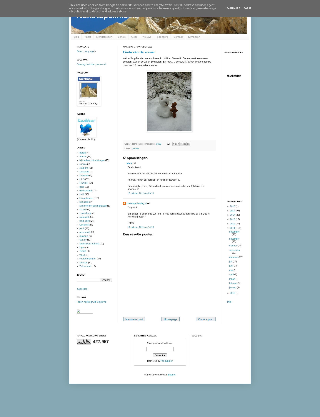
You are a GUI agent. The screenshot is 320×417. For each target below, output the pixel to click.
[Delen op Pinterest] (188, 144)
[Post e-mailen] (168, 144)
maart (232, 279)
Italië (81, 194)
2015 (233, 210)
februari (233, 283)
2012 (233, 223)
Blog (76, 36)
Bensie (122, 36)
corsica (83, 164)
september (234, 250)
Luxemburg (85, 213)
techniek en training (89, 243)
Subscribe (82, 289)
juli (231, 261)
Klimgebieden (104, 36)
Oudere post (205, 319)
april (231, 274)
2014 (233, 215)
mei (231, 270)
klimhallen (84, 202)
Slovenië (83, 236)
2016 (233, 206)
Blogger (171, 374)
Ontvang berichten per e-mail (91, 64)
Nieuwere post (134, 319)
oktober (233, 245)
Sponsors (162, 36)
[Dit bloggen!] (178, 144)
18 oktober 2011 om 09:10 (141, 193)
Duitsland (84, 171)
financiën (84, 175)
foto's (82, 179)
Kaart (87, 36)
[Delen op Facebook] (185, 144)
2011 (233, 228)
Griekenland (85, 190)
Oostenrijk (84, 224)
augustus (234, 257)
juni (231, 265)
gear (81, 187)
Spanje (83, 239)
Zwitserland (85, 266)
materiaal (84, 217)
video (82, 255)
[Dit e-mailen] (174, 144)
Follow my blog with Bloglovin (91, 302)
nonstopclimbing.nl (136, 203)
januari (233, 287)
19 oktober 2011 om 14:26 (141, 227)
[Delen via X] (181, 144)
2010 (233, 293)
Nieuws (147, 36)
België (82, 152)
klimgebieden (86, 198)
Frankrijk (83, 183)
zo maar (135, 148)
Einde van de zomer (139, 52)
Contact (178, 36)
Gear (134, 36)
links (229, 302)
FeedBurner (167, 361)
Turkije (82, 251)
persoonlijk (85, 232)
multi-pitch (84, 221)
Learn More (233, 8)
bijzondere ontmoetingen (92, 160)
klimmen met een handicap (93, 206)
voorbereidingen (87, 258)
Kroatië (83, 209)
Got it (247, 8)
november (234, 239)
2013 (233, 219)
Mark (129, 163)
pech (81, 228)
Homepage (170, 319)
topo (81, 247)
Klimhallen (194, 36)
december (234, 231)
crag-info (83, 168)
